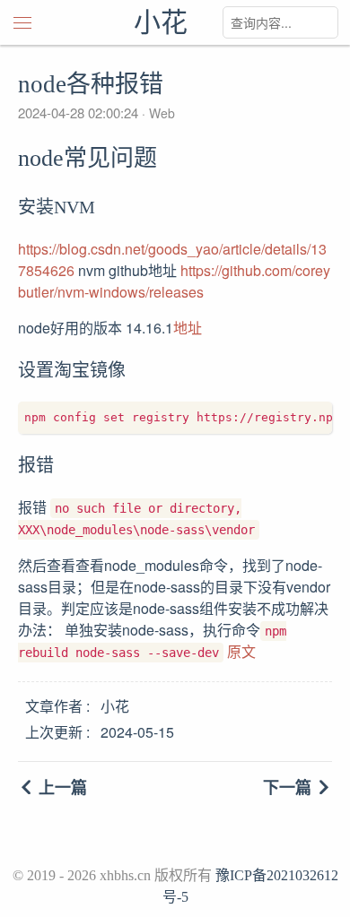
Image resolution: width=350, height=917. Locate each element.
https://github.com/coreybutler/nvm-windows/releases (174, 281)
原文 (241, 651)
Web (160, 113)
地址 (187, 327)
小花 (161, 22)
